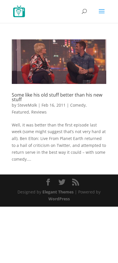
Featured (20, 112)
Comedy (78, 105)
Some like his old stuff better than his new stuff (57, 97)
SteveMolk (27, 105)
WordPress (59, 198)
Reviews (39, 112)
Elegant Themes (58, 192)
